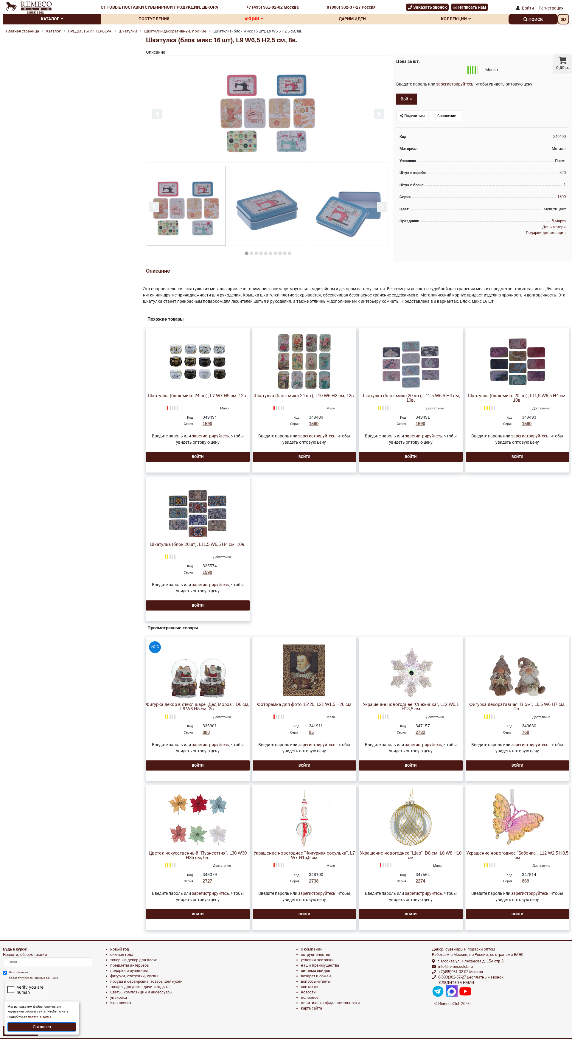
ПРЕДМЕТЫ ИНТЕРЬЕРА (129, 965)
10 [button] (289, 253)
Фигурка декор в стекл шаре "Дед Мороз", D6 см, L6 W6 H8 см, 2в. (197, 706)
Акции (252, 18)
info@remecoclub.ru (455, 966)
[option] (268, 109)
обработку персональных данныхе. (34, 978)
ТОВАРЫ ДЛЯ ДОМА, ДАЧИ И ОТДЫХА (140, 986)
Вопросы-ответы (316, 981)
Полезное (309, 997)
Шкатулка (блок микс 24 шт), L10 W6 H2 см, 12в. (304, 396)
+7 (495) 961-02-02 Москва (272, 7)
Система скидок (315, 970)
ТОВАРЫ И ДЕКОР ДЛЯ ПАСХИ (134, 960)
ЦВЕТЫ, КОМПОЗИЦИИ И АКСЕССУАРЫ (141, 992)
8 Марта (559, 221)
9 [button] (285, 253)
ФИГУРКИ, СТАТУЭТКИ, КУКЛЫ (134, 976)
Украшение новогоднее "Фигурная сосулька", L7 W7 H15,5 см (304, 855)
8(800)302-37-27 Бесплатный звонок (470, 977)
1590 (561, 197)
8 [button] (280, 253)
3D (563, 19)
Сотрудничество (315, 954)
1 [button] (246, 253)
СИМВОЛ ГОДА (121, 954)
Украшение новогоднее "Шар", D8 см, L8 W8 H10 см (410, 855)
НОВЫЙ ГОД (119, 949)
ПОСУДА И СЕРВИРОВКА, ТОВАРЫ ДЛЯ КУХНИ (146, 981)
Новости (308, 992)
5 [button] (266, 253)
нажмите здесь (40, 1016)
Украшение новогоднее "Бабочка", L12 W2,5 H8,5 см (517, 855)
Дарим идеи (352, 18)
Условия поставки (317, 960)
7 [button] (275, 253)
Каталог (50, 18)
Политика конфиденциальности (330, 1003)
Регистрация (551, 8)
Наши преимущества (320, 965)
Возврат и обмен (316, 976)
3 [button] (256, 253)
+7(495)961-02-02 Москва (460, 972)
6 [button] (270, 253)
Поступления (154, 18)
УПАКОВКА (118, 997)
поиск (535, 19)
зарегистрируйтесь (454, 84)
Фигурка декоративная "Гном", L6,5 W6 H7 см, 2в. (517, 706)
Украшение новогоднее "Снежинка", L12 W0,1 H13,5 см (411, 706)
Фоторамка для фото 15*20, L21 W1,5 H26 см (304, 704)
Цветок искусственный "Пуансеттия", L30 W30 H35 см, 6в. (198, 855)
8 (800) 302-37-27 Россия (351, 7)
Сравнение (446, 116)
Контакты (309, 986)
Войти (528, 8)
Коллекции (454, 18)
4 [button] (261, 253)
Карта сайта (311, 1008)
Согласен (42, 1026)
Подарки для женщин (546, 232)
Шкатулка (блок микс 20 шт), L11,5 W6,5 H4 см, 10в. (410, 398)
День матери (554, 227)
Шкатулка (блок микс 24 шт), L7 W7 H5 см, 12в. (197, 396)
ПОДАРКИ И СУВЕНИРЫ (129, 970)
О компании (312, 949)
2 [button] (251, 253)
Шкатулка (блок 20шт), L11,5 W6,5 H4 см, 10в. (197, 544)
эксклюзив (120, 1003)
